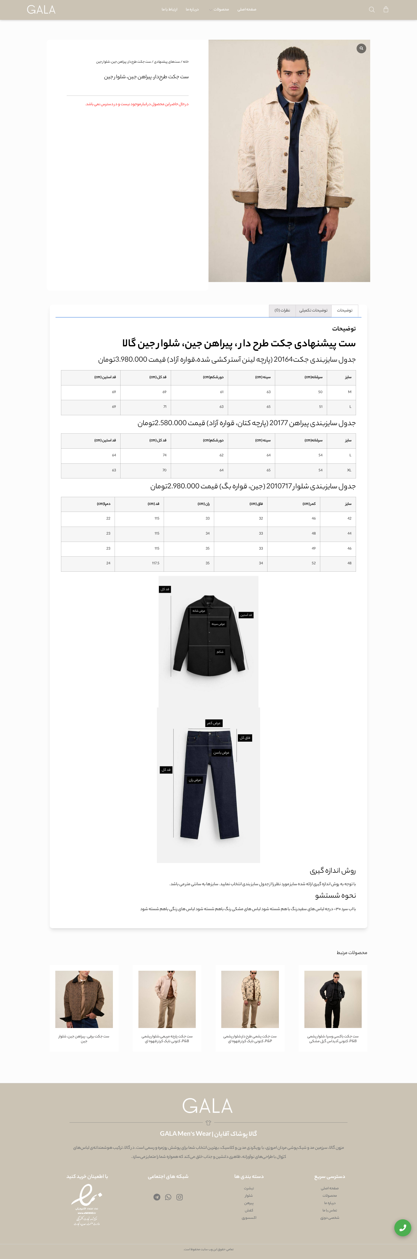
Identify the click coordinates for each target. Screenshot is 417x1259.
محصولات (221, 10)
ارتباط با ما (169, 10)
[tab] (344, 311)
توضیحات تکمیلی (313, 311)
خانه (186, 62)
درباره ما (192, 10)
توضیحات (345, 311)
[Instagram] (179, 1197)
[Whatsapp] (168, 1197)
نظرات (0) (282, 311)
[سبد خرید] (386, 10)
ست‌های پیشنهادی (167, 62)
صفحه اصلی (246, 10)
